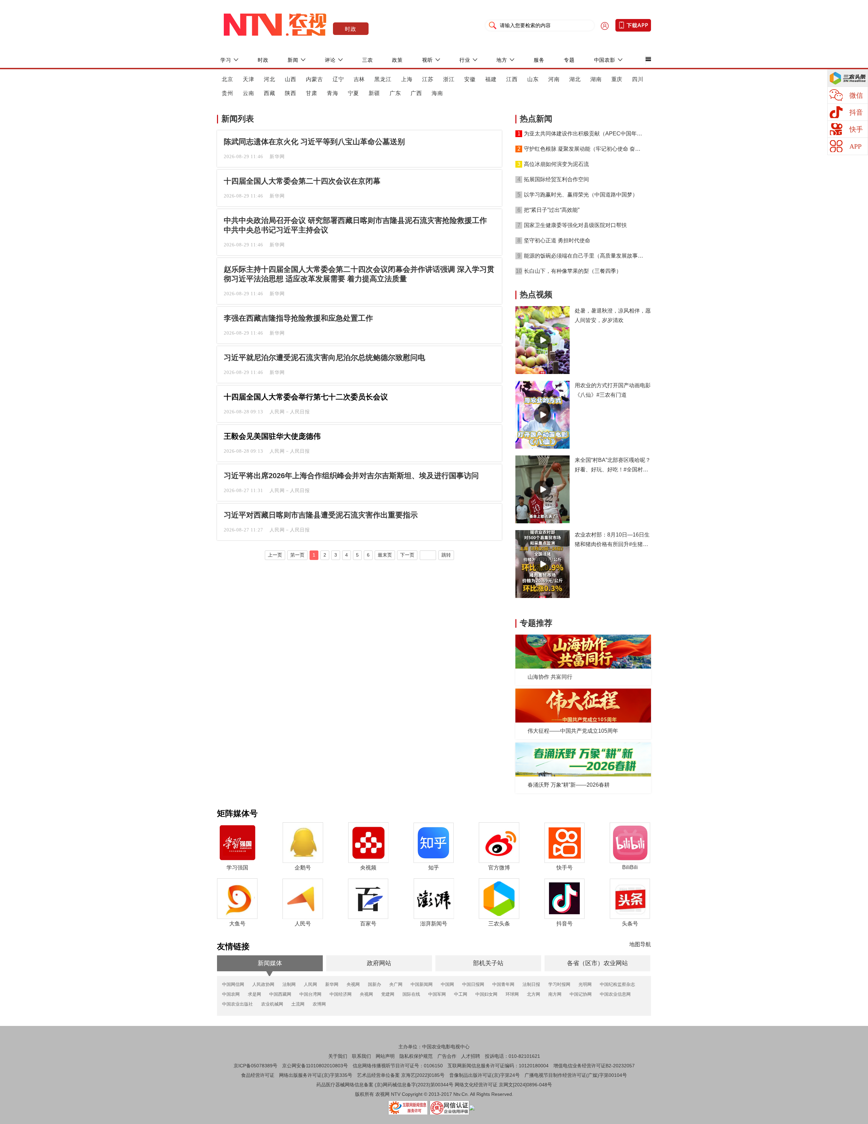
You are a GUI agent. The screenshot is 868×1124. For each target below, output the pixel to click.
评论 (330, 60)
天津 (248, 79)
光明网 (585, 984)
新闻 (293, 60)
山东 (533, 79)
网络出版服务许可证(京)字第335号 (315, 1075)
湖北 (575, 79)
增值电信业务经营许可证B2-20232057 (594, 1065)
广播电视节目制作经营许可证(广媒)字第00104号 (576, 1075)
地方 (501, 60)
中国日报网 (473, 984)
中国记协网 (581, 994)
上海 (407, 79)
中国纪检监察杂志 (617, 984)
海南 (437, 93)
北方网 (533, 994)
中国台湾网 (310, 994)
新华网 (331, 984)
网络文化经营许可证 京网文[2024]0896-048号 (503, 1084)
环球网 (512, 994)
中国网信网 (233, 984)
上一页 (275, 555)
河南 (554, 79)
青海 (332, 93)
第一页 (297, 555)
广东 (395, 93)
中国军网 (437, 994)
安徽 (470, 79)
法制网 (289, 984)
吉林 (359, 79)
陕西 (290, 93)
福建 (491, 79)
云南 (248, 93)
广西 (416, 93)
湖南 (596, 79)
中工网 (460, 994)
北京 (227, 79)
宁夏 (353, 93)
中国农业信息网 (615, 994)
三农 (367, 60)
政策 (397, 60)
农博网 (319, 1004)
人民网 (310, 984)
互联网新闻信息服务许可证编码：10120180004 (498, 1065)
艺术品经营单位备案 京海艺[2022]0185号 (401, 1075)
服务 (539, 60)
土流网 (297, 1004)
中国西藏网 (280, 994)
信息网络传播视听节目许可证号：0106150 (398, 1065)
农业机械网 (272, 1004)
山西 (290, 79)
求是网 (254, 994)
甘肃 (311, 93)
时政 (351, 29)
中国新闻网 (422, 984)
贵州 (227, 93)
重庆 (617, 79)
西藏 (269, 93)
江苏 (428, 79)
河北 (269, 79)
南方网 (554, 994)
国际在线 (411, 994)
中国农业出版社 (237, 1004)
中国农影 (605, 60)
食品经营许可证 (257, 1075)
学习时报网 (559, 984)
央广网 (395, 984)
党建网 (387, 994)
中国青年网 (503, 984)
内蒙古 (314, 79)
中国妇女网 (486, 994)
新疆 (374, 93)
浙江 (449, 79)
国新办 (374, 984)
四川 (638, 79)
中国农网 (231, 994)
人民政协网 (263, 984)
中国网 (447, 984)
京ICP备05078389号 (255, 1065)
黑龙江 (383, 79)
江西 (512, 79)
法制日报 (531, 984)
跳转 (446, 555)
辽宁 (338, 79)
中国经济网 (341, 994)
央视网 (353, 984)
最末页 (385, 555)
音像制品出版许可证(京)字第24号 (484, 1075)
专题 (569, 60)
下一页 (407, 555)
